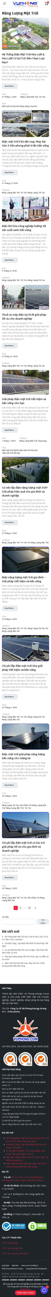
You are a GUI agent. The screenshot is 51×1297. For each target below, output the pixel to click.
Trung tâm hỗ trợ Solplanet (36, 1269)
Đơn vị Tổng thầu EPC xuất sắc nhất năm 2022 (22, 1124)
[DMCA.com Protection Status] (37, 1226)
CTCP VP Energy (10, 1243)
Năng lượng (25, 106)
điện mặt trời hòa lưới (28, 450)
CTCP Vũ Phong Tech (12, 1248)
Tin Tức (42, 97)
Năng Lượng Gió (34, 717)
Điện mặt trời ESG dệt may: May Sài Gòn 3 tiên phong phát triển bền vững (23, 964)
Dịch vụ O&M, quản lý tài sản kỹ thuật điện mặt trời (23, 1092)
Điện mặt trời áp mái (10, 106)
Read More (9, 86)
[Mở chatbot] (44, 1290)
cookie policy (25, 1289)
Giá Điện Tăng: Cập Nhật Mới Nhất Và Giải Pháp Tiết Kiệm (25, 944)
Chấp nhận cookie (25, 1292)
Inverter (33, 106)
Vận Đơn (15, 1265)
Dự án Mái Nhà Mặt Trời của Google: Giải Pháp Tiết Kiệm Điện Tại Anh (25, 951)
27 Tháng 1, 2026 (9, 97)
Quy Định (5, 1265)
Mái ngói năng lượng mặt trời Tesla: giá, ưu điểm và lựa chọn (25, 957)
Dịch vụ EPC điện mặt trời (13, 1089)
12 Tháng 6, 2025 (9, 533)
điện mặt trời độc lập (11, 453)
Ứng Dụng (42, 441)
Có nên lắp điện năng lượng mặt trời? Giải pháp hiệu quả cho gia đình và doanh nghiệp (25, 491)
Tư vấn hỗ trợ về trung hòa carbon (16, 1120)
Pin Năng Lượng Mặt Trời (38, 542)
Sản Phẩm (24, 805)
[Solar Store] (25, 3)
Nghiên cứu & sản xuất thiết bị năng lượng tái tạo (23, 1103)
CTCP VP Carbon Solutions (15, 1253)
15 (29, 908)
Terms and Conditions (29, 1265)
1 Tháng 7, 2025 (9, 441)
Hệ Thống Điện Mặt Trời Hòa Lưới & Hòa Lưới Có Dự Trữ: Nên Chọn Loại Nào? (23, 58)
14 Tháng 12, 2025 (10, 183)
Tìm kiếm (5, 917)
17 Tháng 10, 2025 (10, 356)
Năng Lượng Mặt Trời (29, 97)
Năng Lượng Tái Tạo (36, 192)
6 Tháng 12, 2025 (9, 271)
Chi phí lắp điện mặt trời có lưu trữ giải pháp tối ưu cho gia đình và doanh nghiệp (23, 846)
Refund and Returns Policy (12, 1269)
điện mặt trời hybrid (10, 450)
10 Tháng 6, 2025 (9, 707)
